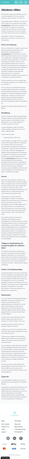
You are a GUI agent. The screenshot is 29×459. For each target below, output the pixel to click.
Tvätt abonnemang (20, 429)
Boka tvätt (17, 424)
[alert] (5, 458)
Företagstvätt (18, 432)
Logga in (3, 432)
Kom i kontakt (5, 424)
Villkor (3, 429)
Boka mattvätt (19, 427)
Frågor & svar (5, 427)
